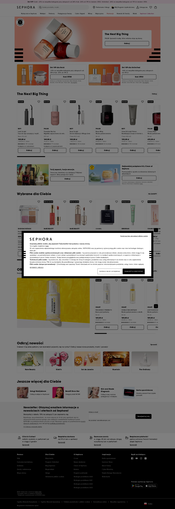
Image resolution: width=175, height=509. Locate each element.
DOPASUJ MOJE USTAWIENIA (109, 271)
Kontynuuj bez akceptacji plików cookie (134, 236)
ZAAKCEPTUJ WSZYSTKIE (133, 271)
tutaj (46, 246)
